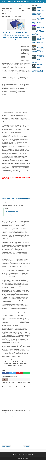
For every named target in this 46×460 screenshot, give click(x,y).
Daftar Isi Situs (30, 454)
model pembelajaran (10, 278)
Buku (3, 4)
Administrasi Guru (31, 1)
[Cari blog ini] (43, 3)
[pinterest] (19, 373)
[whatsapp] (26, 373)
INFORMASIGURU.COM (24, 458)
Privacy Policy (24, 454)
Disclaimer (19, 454)
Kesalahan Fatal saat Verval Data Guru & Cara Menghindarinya (17, 215)
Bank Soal (39, 1)
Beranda (14, 454)
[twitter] (12, 373)
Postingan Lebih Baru (6, 446)
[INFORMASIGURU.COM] (9, 1)
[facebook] (5, 373)
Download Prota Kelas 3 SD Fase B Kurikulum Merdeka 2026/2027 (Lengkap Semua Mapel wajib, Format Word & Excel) (38, 69)
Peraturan (23, 1)
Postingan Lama (26, 446)
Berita (18, 1)
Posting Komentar (18, 16)
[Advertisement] (11, 52)
